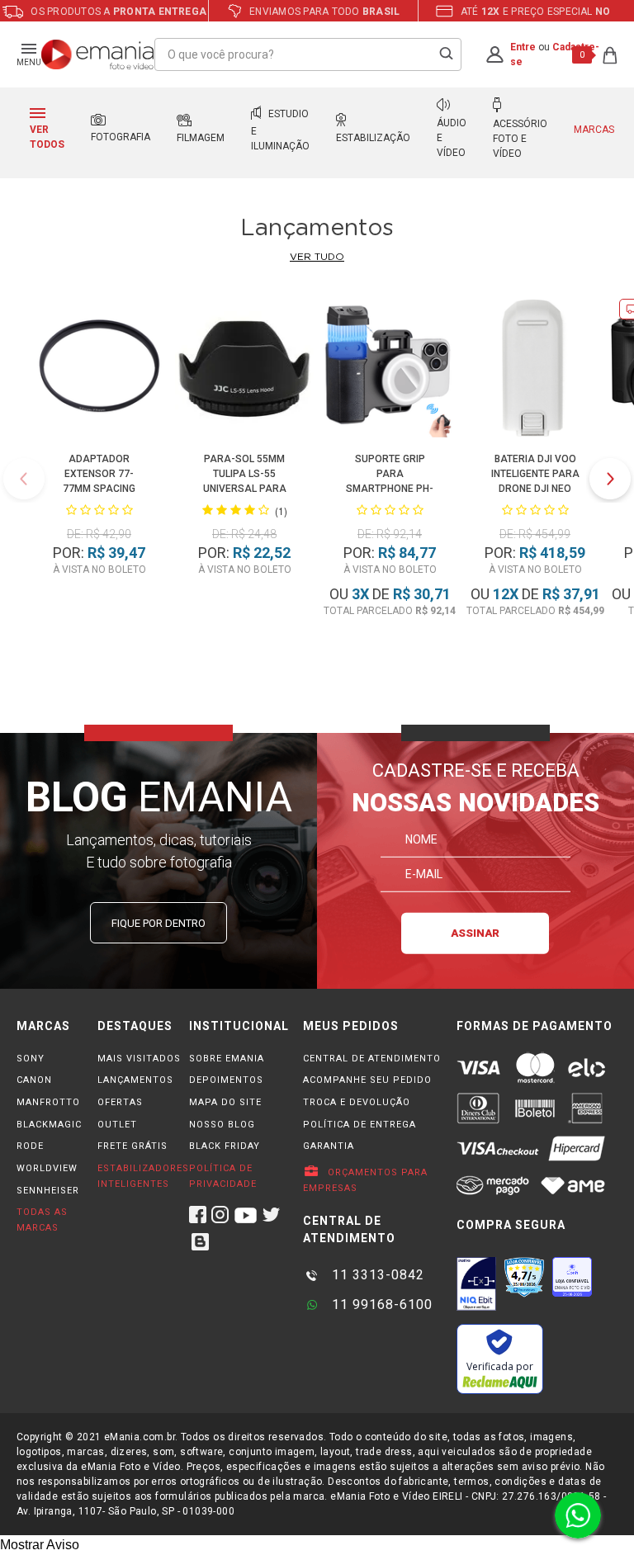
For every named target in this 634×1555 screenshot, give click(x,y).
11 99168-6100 (380, 1304)
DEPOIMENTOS (226, 1080)
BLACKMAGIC (49, 1124)
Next (610, 479)
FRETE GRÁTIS (132, 1146)
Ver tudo (317, 257)
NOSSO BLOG (222, 1124)
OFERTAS (120, 1102)
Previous (24, 479)
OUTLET (117, 1124)
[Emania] (97, 54)
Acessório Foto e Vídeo (520, 138)
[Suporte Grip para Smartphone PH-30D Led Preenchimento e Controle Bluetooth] (389, 371)
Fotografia (120, 137)
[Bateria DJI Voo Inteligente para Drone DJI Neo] (535, 371)
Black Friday (224, 1146)
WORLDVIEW (47, 1168)
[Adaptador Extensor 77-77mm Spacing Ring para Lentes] (99, 371)
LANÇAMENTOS (135, 1080)
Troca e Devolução (356, 1102)
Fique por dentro (158, 923)
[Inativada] (476, 1283)
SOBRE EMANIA (226, 1058)
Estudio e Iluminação (280, 130)
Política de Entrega (359, 1124)
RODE (30, 1146)
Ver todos (47, 137)
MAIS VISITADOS (139, 1058)
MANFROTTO (48, 1102)
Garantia (328, 1146)
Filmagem (201, 138)
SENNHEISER (48, 1190)
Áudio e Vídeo (451, 137)
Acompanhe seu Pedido (367, 1080)
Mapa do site (225, 1102)
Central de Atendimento (372, 1058)
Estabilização (373, 138)
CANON (34, 1080)
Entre (523, 47)
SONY (31, 1058)
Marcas (594, 129)
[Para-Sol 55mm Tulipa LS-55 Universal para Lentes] (244, 371)
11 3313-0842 (376, 1275)
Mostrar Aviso (39, 1545)
